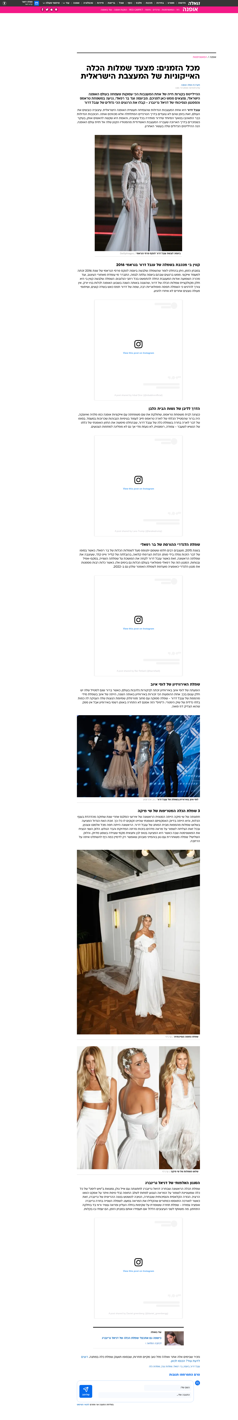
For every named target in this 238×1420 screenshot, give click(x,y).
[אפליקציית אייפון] (52, 10)
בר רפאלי (177, 1367)
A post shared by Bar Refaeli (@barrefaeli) (138, 671)
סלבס (139, 3)
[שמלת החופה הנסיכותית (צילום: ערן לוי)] (138, 945)
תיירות (100, 3)
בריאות (111, 3)
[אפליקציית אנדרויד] (56, 10)
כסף (130, 3)
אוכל (121, 3)
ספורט (171, 3)
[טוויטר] (47, 10)
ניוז (177, 10)
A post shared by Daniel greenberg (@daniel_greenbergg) (138, 1313)
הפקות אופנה (120, 10)
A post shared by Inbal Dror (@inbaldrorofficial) (138, 395)
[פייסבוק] (42, 10)
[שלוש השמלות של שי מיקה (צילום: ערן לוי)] (138, 1110)
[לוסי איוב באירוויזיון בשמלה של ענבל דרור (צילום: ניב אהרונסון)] (138, 759)
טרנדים (156, 10)
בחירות (160, 3)
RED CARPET (136, 10)
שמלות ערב (166, 1367)
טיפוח (148, 10)
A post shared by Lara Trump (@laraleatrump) (138, 531)
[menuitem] (180, 3)
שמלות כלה (154, 1367)
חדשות (182, 3)
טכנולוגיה (88, 3)
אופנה (76, 3)
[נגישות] (4, 3)
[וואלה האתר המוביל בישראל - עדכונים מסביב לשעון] (194, 3)
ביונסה (186, 1367)
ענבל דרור (195, 1367)
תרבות (149, 3)
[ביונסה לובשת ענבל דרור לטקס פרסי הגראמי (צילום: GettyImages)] (138, 196)
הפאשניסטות (168, 10)
